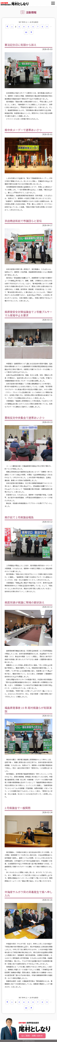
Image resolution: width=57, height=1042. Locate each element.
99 (26, 32)
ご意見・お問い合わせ (33, 1035)
